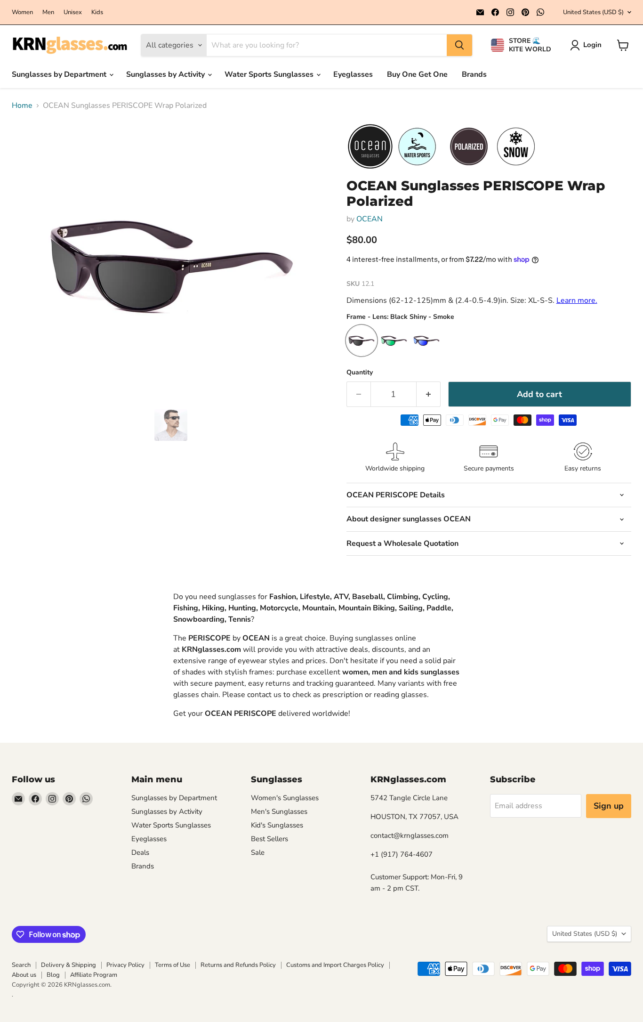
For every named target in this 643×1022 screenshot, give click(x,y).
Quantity (359, 372)
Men (48, 12)
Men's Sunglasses (279, 811)
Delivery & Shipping (68, 965)
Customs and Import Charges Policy (335, 965)
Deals (140, 852)
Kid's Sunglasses (277, 825)
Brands (474, 74)
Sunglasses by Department (60, 74)
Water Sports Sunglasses (270, 74)
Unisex (73, 12)
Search (21, 965)
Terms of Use (172, 965)
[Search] (459, 45)
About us (24, 975)
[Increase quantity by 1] (429, 394)
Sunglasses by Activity (166, 74)
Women (22, 12)
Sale (258, 852)
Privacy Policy (125, 965)
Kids (97, 12)
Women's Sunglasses (285, 798)
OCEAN (369, 219)
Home (22, 105)
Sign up (609, 805)
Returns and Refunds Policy (238, 965)
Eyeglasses (353, 74)
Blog (53, 975)
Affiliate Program (93, 975)
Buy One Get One (417, 74)
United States (593, 12)
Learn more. (576, 300)
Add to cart (539, 394)
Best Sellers (269, 839)
